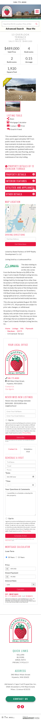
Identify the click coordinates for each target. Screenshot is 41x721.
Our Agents (9, 389)
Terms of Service (8, 540)
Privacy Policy (27, 433)
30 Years (11, 557)
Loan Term (9, 551)
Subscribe (20, 437)
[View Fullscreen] (8, 215)
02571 (19, 331)
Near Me (31, 28)
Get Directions (20, 244)
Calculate (20, 589)
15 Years (21, 557)
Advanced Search (15, 28)
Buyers (20, 657)
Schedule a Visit (28, 450)
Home (7, 328)
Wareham (11, 331)
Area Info (20, 660)
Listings (15, 328)
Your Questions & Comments (17, 489)
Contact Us (9, 386)
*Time (7, 481)
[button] (36, 24)
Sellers (20, 655)
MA (21, 328)
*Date (7, 473)
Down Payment (11, 573)
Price (7, 565)
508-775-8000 (19, 2)
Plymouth (29, 328)
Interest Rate (10, 581)
